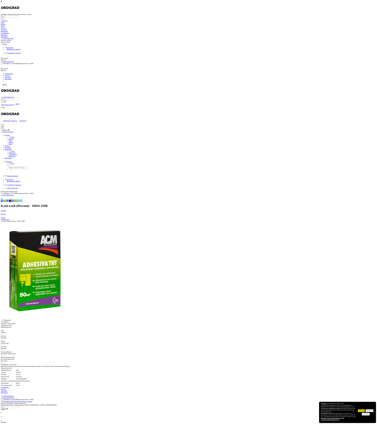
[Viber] (13, 201)
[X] (10, 201)
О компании (5, 387)
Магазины (4, 392)
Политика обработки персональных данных (17, 401)
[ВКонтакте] (2, 201)
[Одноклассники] (5, 201)
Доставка (4, 391)
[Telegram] (21, 201)
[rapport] (35, 318)
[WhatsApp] (16, 201)
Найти (3, 409)
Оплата (3, 389)
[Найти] (2, 18)
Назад (13, 137)
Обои (2, 219)
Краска (6, 219)
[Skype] (18, 201)
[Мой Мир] (7, 201)
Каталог (11, 139)
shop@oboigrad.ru (8, 62)
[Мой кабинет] (2, 123)
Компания (12, 153)
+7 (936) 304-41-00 (7, 38)
